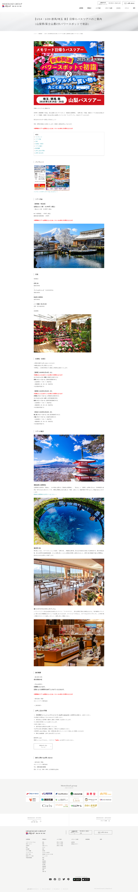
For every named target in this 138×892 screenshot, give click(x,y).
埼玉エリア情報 (60, 843)
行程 (36, 141)
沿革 (27, 847)
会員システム (45, 845)
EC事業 (43, 864)
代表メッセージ (29, 843)
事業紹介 (89, 8)
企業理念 (27, 845)
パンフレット (38, 136)
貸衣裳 (43, 850)
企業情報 (81, 8)
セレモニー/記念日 (46, 852)
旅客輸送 (44, 861)
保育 (43, 859)
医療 (43, 869)
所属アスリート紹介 (30, 855)
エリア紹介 (98, 8)
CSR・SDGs (28, 854)
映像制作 (44, 862)
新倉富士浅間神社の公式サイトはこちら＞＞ (45, 494)
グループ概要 (28, 850)
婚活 (43, 857)
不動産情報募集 (29, 857)
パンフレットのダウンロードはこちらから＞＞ (46, 191)
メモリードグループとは (30, 842)
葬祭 (43, 843)
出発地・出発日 (39, 143)
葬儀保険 (44, 866)
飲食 (43, 849)
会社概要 (27, 849)
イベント (127, 8)
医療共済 (44, 868)
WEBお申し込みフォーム (43, 746)
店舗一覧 (44, 871)
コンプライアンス (29, 852)
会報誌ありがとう (74, 843)
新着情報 (118, 8)
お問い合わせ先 (39, 153)
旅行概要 (37, 148)
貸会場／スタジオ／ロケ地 (47, 854)
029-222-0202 (41, 767)
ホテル (43, 847)
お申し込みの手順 (39, 150)
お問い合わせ (131, 3)
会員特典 (73, 842)
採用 (134, 8)
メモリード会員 (108, 8)
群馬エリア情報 (60, 845)
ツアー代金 (38, 139)
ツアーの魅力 (38, 146)
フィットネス (45, 855)
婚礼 (43, 842)
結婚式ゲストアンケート (34, 888)
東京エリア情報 (60, 842)
